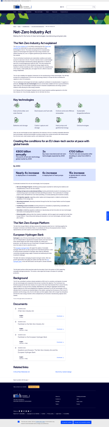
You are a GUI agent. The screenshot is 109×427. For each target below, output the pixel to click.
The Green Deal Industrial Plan (37, 26)
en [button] (63, 7)
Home (14, 11)
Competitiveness (25, 26)
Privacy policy (50, 413)
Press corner (79, 401)
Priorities (57, 401)
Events (78, 404)
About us (58, 396)
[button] (21, 380)
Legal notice (58, 413)
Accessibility (66, 413)
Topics (19, 26)
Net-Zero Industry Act (21, 46)
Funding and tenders (81, 396)
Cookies (43, 413)
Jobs (78, 399)
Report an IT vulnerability (19, 413)
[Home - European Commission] (23, 6)
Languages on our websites (33, 413)
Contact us (58, 399)
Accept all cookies (67, 422)
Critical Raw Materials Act (21, 372)
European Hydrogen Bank (22, 248)
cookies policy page (40, 421)
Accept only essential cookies (82, 422)
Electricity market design (64, 372)
